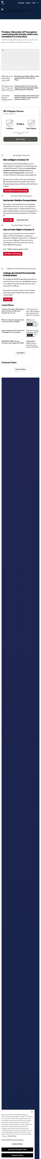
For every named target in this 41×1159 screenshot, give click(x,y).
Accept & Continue (17, 1155)
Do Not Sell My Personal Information (12, 1140)
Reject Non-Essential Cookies (17, 1149)
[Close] (32, 1112)
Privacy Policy (12, 1136)
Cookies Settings (17, 1144)
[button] (38, 3)
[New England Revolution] (3, 3)
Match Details (20, 139)
